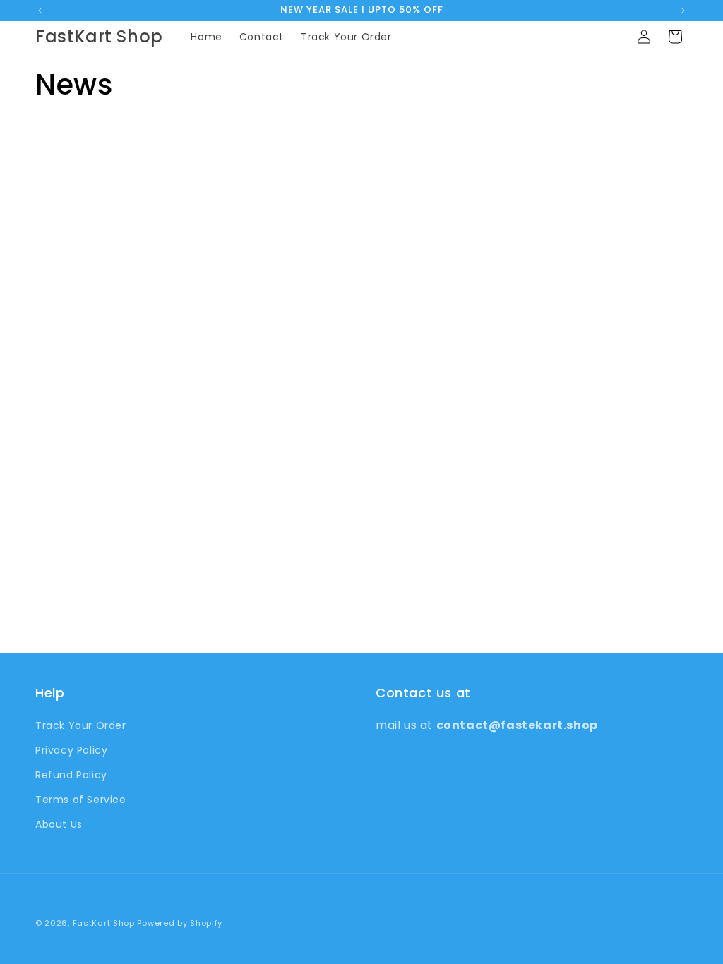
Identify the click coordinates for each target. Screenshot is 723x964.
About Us (59, 824)
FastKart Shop (104, 923)
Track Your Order (80, 725)
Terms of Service (80, 800)
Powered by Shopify (179, 923)
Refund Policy (71, 775)
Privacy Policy (71, 750)
